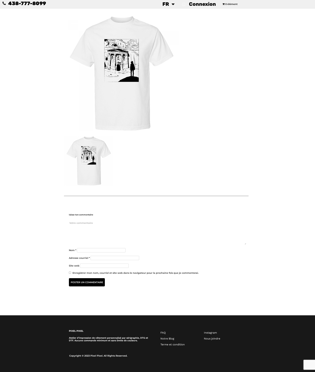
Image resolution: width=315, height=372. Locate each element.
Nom (72, 250)
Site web (74, 265)
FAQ (163, 332)
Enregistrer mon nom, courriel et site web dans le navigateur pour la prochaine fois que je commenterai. (136, 272)
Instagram (210, 332)
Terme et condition (172, 344)
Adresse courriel (79, 257)
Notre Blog (167, 338)
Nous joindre (212, 338)
